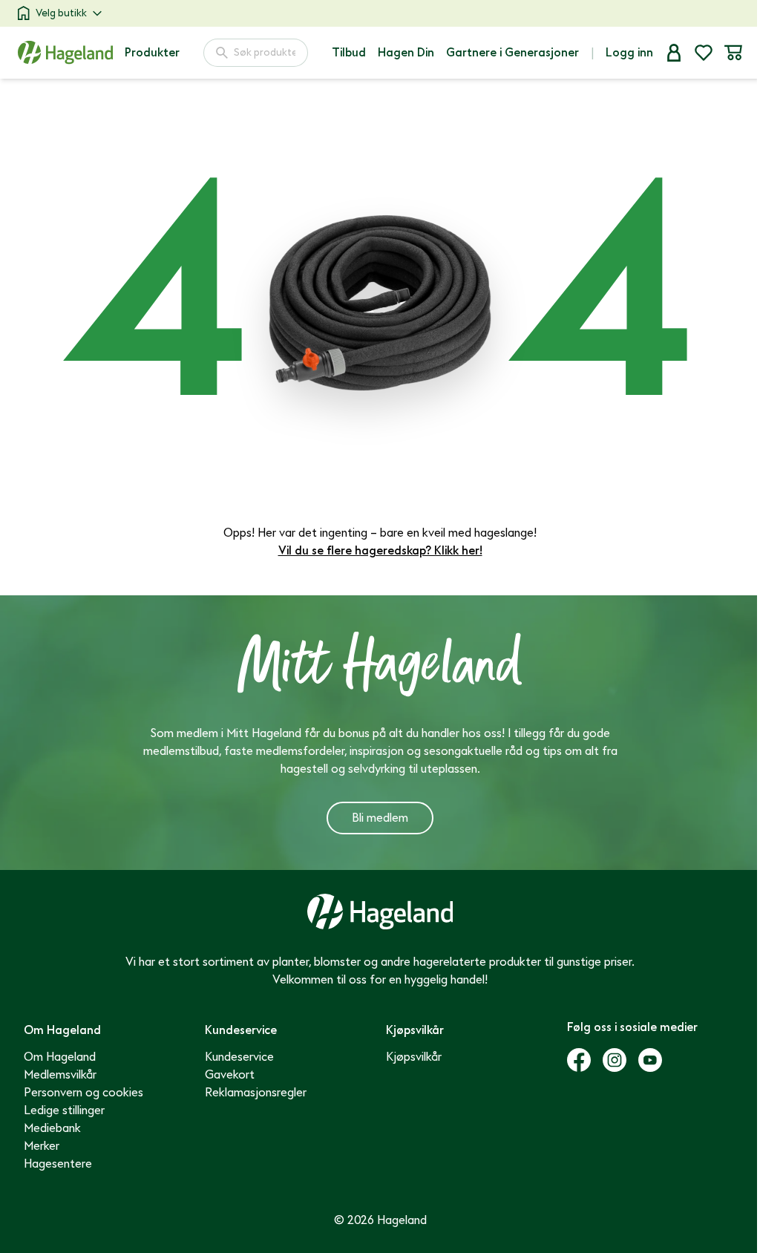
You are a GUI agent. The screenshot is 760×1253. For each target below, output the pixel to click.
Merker (41, 1146)
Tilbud (349, 53)
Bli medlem (380, 818)
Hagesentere (58, 1164)
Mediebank (52, 1128)
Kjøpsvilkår (414, 1057)
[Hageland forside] (65, 52)
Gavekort (230, 1075)
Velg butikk (61, 13)
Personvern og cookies (83, 1092)
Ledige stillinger (64, 1110)
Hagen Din (406, 53)
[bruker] (674, 53)
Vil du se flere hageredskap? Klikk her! (380, 551)
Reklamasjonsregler (256, 1092)
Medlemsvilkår (60, 1075)
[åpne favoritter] (703, 53)
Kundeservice (239, 1057)
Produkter (152, 53)
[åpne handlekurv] (733, 53)
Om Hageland (60, 1057)
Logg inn (629, 53)
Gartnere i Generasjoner (512, 53)
